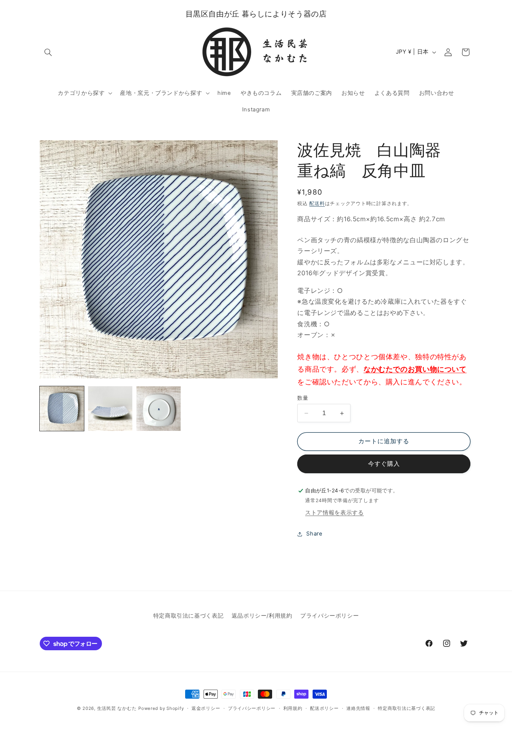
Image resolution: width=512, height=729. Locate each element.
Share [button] (314, 534)
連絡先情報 (358, 708)
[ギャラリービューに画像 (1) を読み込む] (62, 408)
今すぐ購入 (384, 463)
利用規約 (292, 708)
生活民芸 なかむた (117, 708)
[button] (48, 52)
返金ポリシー (206, 708)
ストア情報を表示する (334, 512)
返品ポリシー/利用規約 (262, 615)
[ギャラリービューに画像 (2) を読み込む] (110, 408)
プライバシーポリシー (329, 615)
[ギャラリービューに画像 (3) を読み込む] (158, 408)
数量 (302, 398)
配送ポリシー (324, 708)
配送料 (317, 203)
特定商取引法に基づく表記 (188, 615)
